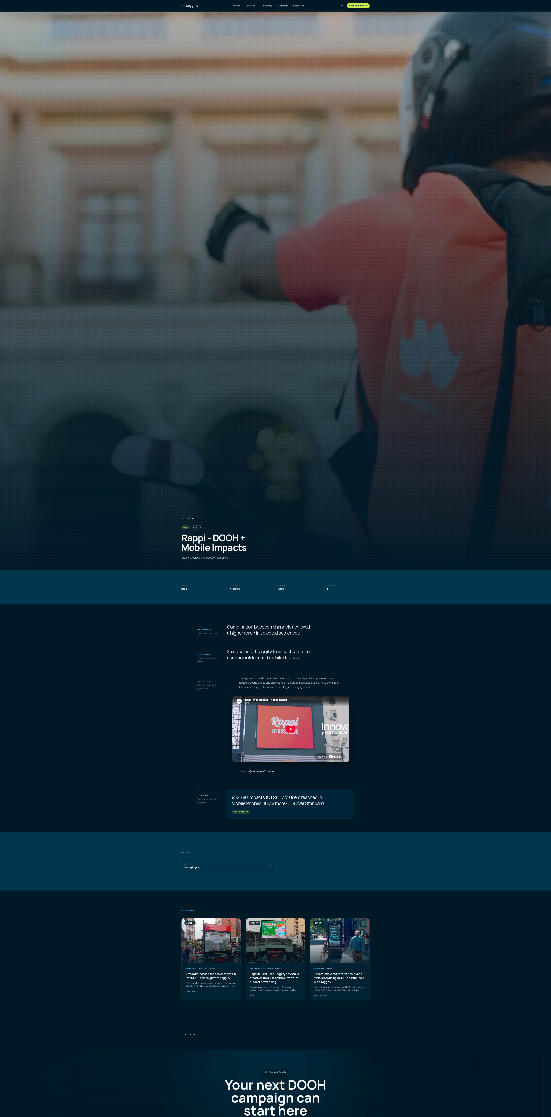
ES (342, 6)
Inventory (267, 5)
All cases (189, 518)
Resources (298, 5)
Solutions (250, 5)
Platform (236, 5)
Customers (282, 5)
